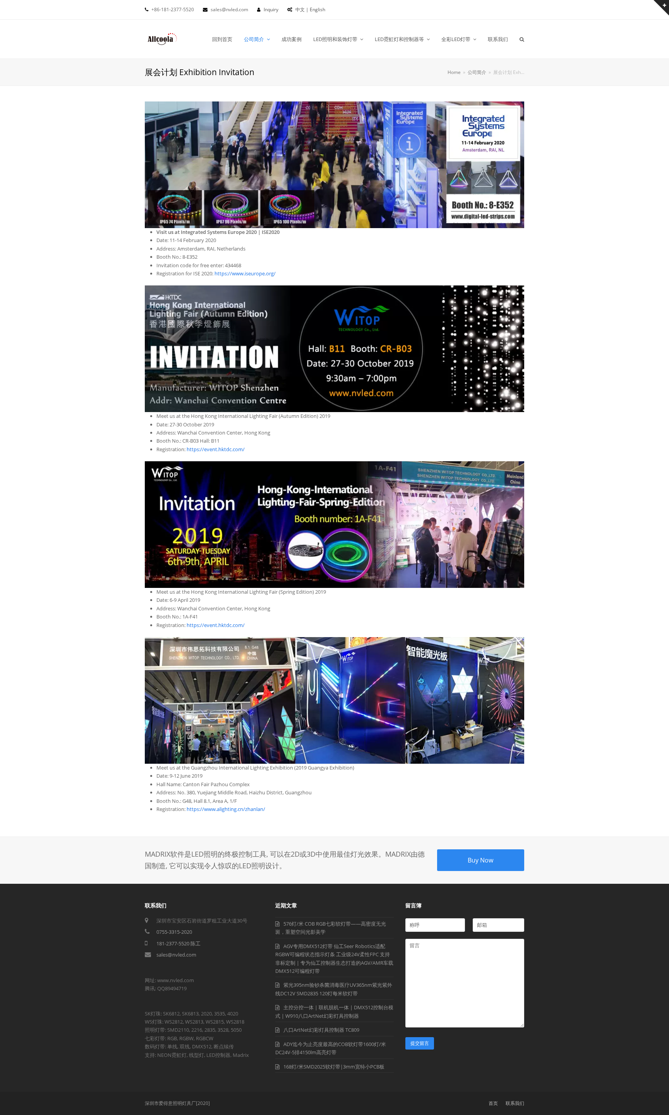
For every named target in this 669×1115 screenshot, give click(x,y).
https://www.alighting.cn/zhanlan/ (226, 809)
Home (454, 72)
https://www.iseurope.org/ (245, 273)
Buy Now (480, 860)
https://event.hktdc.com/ (216, 449)
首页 (493, 1103)
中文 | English (310, 9)
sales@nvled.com (176, 954)
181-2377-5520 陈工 (178, 943)
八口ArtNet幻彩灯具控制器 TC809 (321, 1029)
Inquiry (271, 9)
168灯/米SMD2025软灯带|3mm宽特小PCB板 (333, 1066)
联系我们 (515, 1103)
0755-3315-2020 (174, 931)
